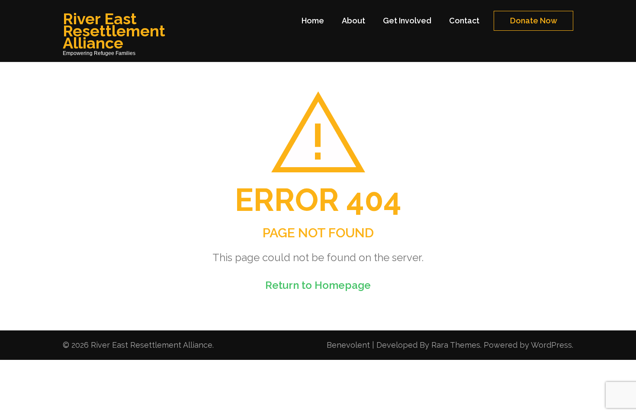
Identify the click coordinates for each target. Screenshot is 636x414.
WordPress (551, 344)
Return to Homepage (318, 285)
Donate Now (533, 20)
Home (313, 20)
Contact (464, 20)
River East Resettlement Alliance (114, 31)
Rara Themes (455, 344)
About (353, 20)
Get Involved (407, 20)
